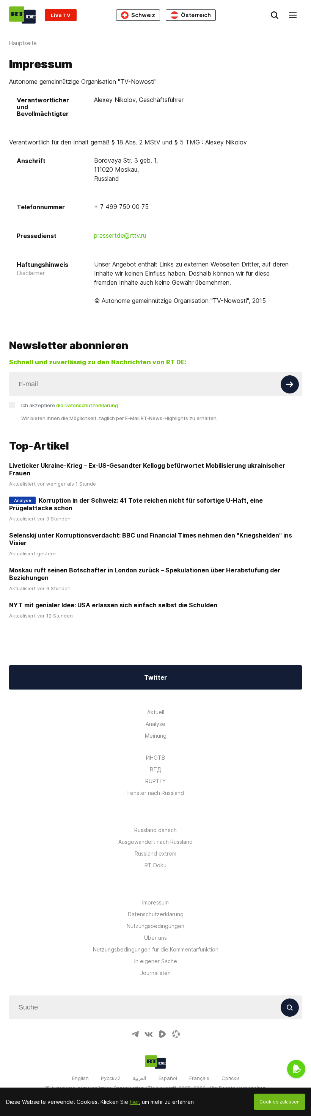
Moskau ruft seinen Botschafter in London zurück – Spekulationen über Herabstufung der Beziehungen (144, 574)
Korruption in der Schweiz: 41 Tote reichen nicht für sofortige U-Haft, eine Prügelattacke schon (136, 504)
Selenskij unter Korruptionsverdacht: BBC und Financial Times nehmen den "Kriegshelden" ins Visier (150, 539)
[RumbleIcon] (162, 1034)
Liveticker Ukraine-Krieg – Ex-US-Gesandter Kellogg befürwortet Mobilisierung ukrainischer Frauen (147, 469)
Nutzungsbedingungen (155, 926)
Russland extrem (155, 853)
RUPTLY (155, 781)
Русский (111, 1078)
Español (168, 1078)
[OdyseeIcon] (176, 1034)
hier (134, 1102)
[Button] (290, 384)
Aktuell (155, 712)
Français (199, 1078)
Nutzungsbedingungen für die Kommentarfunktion (155, 949)
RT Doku (155, 865)
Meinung (155, 735)
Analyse (155, 724)
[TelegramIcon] (135, 1034)
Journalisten (155, 973)
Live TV (61, 15)
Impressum (155, 902)
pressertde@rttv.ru (120, 235)
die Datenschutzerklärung (87, 405)
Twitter (155, 677)
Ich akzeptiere (69, 405)
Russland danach (155, 830)
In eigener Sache (155, 961)
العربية (139, 1078)
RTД (155, 769)
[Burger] (293, 15)
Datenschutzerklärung (156, 914)
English (80, 1078)
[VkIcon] (149, 1034)
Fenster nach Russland (155, 793)
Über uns (155, 937)
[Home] (22, 15)
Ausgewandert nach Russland (155, 842)
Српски (230, 1078)
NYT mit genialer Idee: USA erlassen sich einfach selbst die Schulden (113, 605)
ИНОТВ (155, 757)
